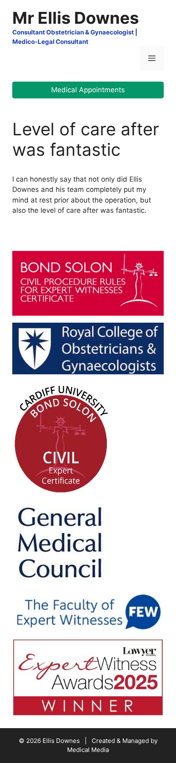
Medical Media (88, 750)
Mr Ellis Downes (75, 18)
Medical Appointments (88, 90)
